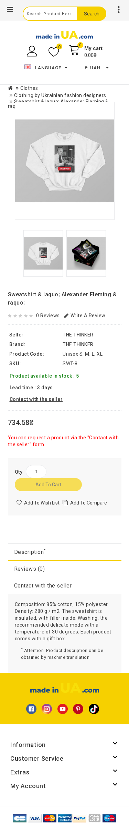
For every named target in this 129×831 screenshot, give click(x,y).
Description (30, 551)
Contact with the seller (43, 585)
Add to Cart (48, 484)
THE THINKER (78, 344)
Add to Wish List (42, 503)
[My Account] (33, 51)
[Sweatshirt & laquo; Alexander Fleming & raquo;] (64, 160)
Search (91, 13)
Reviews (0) (29, 569)
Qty (19, 472)
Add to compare (88, 503)
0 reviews (48, 315)
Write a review (88, 315)
